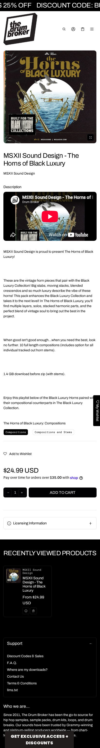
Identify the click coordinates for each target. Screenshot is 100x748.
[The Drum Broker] (20, 29)
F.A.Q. (12, 663)
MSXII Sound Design (19, 173)
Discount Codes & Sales (25, 656)
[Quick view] (26, 610)
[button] (64, 29)
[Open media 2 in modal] (50, 96)
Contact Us (15, 676)
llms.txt (12, 690)
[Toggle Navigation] (92, 29)
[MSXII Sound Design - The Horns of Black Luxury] (27, 591)
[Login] (73, 29)
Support (14, 643)
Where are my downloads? (27, 670)
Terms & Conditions (22, 683)
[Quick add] (33, 610)
